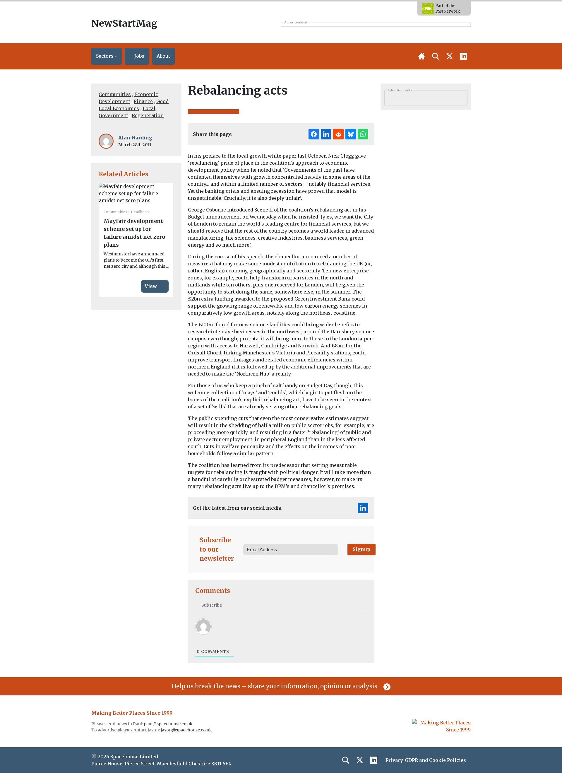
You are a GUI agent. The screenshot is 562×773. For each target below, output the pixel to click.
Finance (143, 101)
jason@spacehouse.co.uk (187, 730)
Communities (115, 94)
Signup (361, 549)
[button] (106, 56)
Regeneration (148, 115)
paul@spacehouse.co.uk (168, 723)
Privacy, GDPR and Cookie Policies (425, 760)
